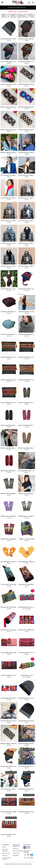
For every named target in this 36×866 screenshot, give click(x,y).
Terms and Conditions (18, 850)
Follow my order (6, 853)
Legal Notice (16, 855)
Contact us (4, 855)
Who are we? (16, 848)
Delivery (4, 847)
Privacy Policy (16, 853)
